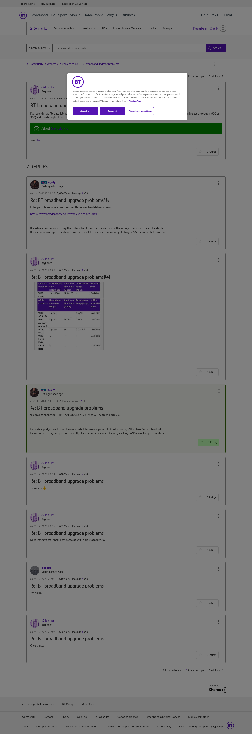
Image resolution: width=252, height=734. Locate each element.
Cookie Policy (135, 101)
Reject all (112, 111)
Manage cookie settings (140, 111)
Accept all (85, 111)
